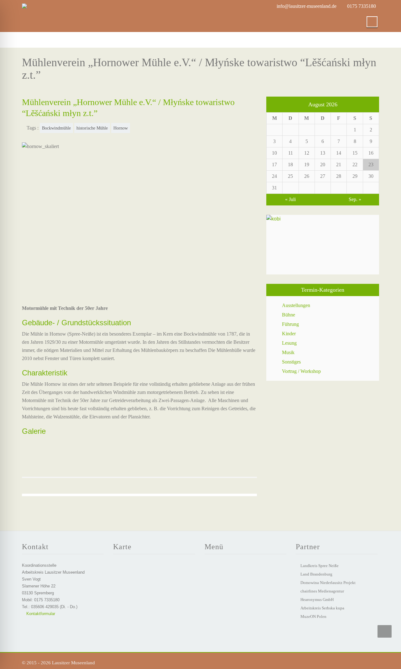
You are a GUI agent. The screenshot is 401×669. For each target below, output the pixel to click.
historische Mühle (92, 127)
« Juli (290, 199)
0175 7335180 (361, 6)
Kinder (289, 333)
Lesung (289, 343)
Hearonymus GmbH (317, 599)
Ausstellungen (296, 305)
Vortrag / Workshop (301, 371)
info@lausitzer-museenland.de (306, 6)
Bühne (288, 314)
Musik (288, 352)
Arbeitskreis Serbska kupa (322, 608)
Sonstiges (291, 361)
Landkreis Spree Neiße (319, 565)
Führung (290, 324)
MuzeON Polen (313, 616)
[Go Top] (385, 631)
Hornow (120, 127)
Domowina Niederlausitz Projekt (328, 582)
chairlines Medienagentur (322, 591)
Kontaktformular (40, 613)
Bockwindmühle (56, 127)
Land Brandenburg (316, 574)
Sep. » (355, 199)
